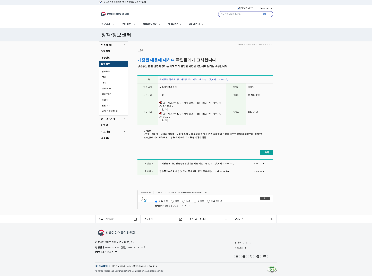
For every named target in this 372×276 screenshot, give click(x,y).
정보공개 (105, 24)
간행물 (104, 125)
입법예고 (106, 105)
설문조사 (148, 219)
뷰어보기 (167, 109)
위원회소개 (194, 24)
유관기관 (239, 219)
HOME (240, 44)
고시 (104, 77)
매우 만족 (163, 201)
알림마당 (173, 24)
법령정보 (105, 64)
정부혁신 (105, 138)
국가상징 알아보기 (247, 8)
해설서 (105, 100)
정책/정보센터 (150, 24)
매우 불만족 (216, 201)
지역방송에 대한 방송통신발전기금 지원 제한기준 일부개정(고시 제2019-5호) (196, 163)
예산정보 (105, 57)
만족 (177, 201)
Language (265, 8)
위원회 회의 (107, 44)
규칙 (104, 83)
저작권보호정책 (118, 266)
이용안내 (239, 247)
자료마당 (105, 131)
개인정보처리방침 (102, 266)
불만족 (200, 201)
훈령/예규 (106, 88)
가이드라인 (107, 94)
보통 (188, 201)
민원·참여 (126, 24)
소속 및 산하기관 (197, 219)
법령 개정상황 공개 (110, 111)
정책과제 (105, 51)
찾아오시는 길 (242, 242)
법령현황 (106, 71)
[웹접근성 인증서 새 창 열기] (272, 268)
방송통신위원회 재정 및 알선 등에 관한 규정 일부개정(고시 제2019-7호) (194, 171)
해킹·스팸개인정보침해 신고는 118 (142, 266)
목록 (266, 152)
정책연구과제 (108, 118)
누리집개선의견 (106, 219)
